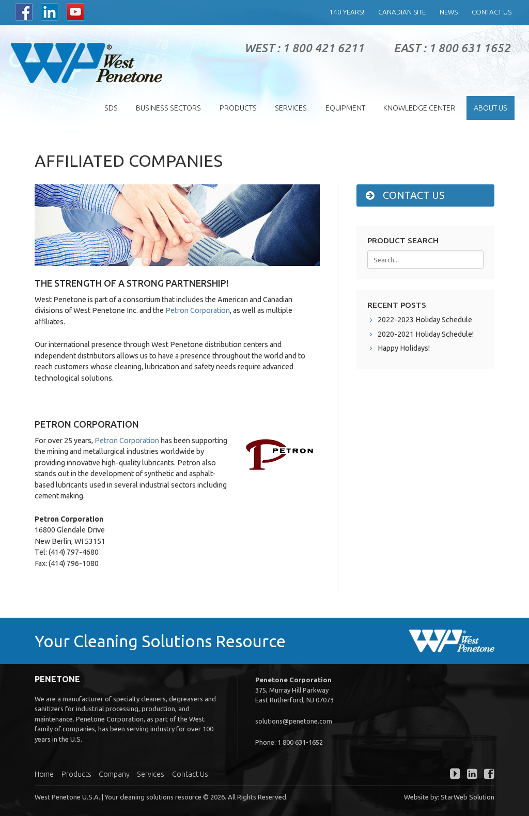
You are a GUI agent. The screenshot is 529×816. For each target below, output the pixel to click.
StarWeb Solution (467, 797)
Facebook (24, 12)
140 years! (346, 12)
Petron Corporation (197, 310)
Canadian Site (402, 12)
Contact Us (491, 12)
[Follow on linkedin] (469, 775)
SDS (111, 108)
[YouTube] (452, 775)
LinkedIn (50, 12)
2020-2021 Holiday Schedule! (426, 334)
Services (291, 108)
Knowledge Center (419, 108)
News (449, 12)
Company (114, 774)
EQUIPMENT (345, 108)
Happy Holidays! (404, 348)
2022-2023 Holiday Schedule (425, 320)
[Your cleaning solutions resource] (86, 63)
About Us (490, 108)
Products (238, 108)
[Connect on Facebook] (486, 775)
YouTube (75, 12)
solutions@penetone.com (293, 721)
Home (44, 774)
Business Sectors (168, 108)
